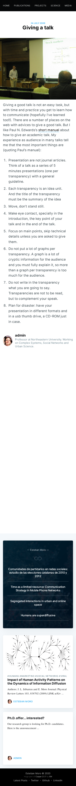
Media (68, 5)
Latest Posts (20, 780)
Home (6, 5)
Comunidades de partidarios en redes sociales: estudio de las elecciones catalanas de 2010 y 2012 (38, 572)
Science (55, 5)
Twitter (35, 780)
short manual (48, 130)
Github (46, 780)
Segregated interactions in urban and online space (38, 602)
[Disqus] (38, 396)
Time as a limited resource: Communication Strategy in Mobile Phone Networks (38, 588)
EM (50, 776)
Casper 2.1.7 (41, 776)
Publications (22, 5)
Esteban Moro (23, 701)
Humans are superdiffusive (38, 615)
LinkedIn (57, 780)
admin (20, 335)
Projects (40, 5)
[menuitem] (6, 5)
